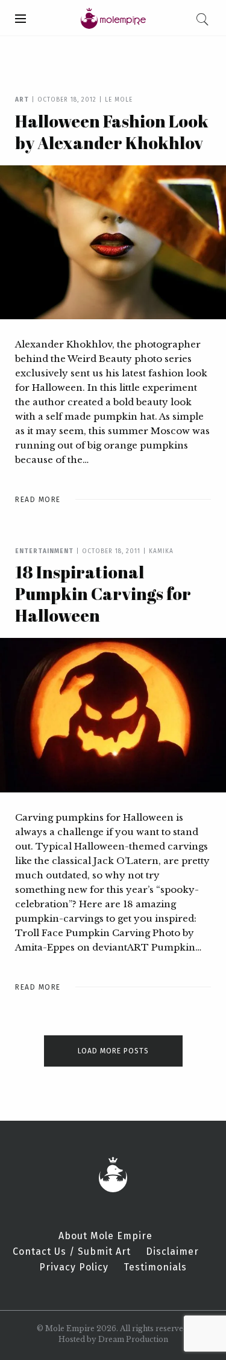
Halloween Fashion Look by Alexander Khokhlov (112, 131)
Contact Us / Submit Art (72, 1252)
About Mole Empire (105, 1236)
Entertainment (44, 551)
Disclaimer (172, 1252)
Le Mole (119, 99)
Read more (38, 499)
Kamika (161, 551)
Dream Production (133, 1339)
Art (22, 99)
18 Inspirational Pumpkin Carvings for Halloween (103, 593)
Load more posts (113, 1051)
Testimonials (155, 1267)
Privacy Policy (73, 1267)
